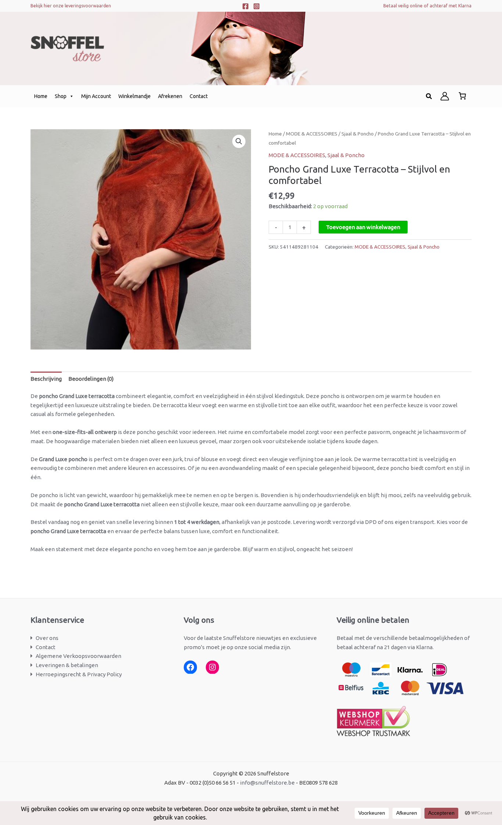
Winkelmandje (134, 96)
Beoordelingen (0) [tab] (91, 379)
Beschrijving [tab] (46, 379)
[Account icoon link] (444, 96)
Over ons (47, 638)
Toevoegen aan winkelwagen (363, 227)
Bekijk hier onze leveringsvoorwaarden (71, 5)
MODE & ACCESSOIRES (311, 134)
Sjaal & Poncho (357, 134)
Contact (199, 96)
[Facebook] (245, 6)
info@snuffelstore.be (267, 782)
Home (40, 96)
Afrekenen (170, 96)
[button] (429, 96)
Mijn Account (96, 96)
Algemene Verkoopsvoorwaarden (78, 656)
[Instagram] (256, 6)
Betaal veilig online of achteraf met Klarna (427, 5)
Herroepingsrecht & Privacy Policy (79, 674)
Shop (61, 96)
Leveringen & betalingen (67, 665)
